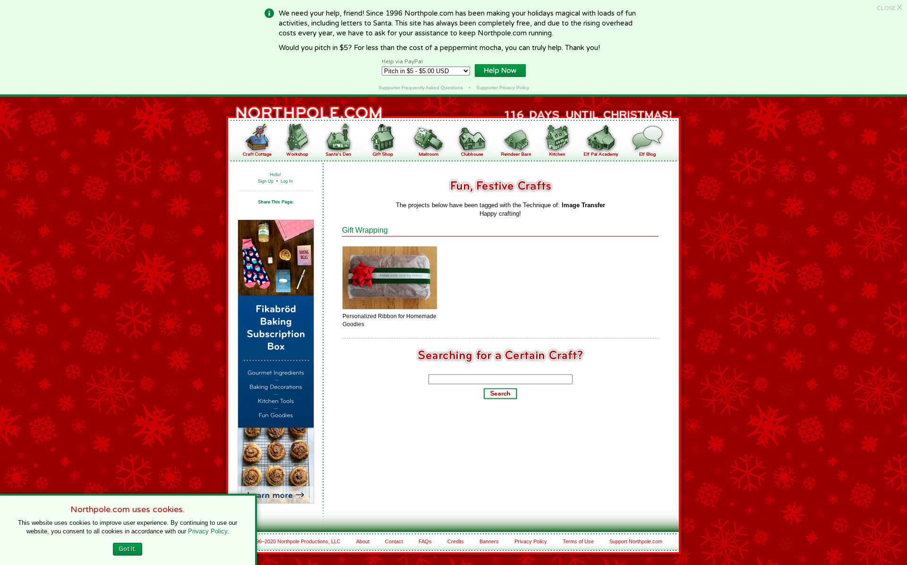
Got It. (127, 549)
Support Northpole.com (635, 541)
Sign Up (266, 181)
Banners (489, 541)
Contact (394, 541)
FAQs (425, 541)
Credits (455, 541)
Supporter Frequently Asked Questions (420, 87)
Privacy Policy (530, 541)
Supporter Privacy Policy (502, 87)
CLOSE (889, 8)
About (362, 541)
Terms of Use (578, 541)
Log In (287, 181)
